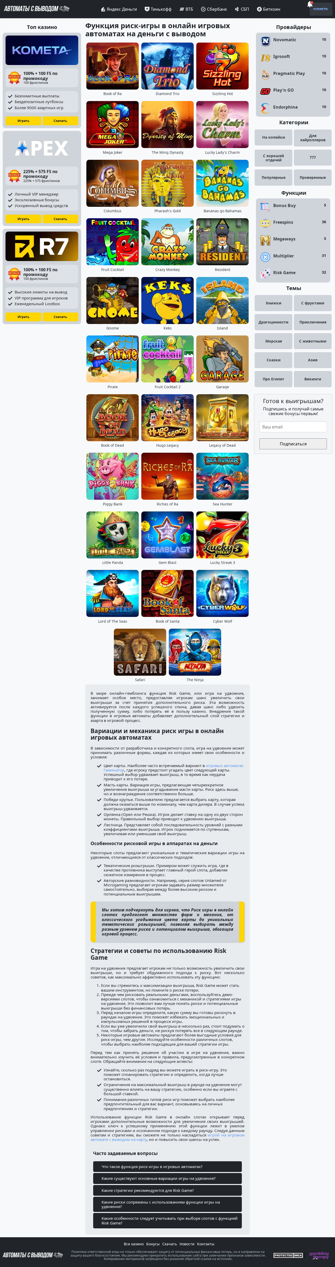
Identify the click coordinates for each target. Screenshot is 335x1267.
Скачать (60, 121)
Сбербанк (217, 9)
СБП (245, 9)
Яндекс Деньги (122, 9)
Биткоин (271, 9)
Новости (187, 1244)
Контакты (205, 1244)
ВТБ (189, 9)
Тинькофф (161, 9)
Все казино (134, 1244)
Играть (23, 121)
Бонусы (153, 1244)
